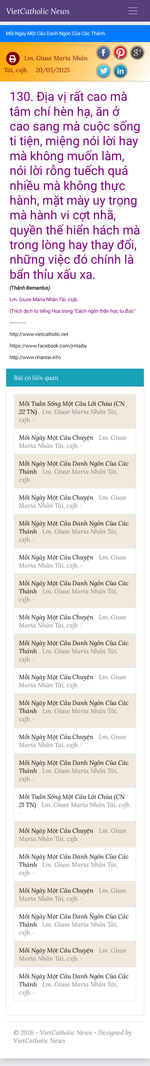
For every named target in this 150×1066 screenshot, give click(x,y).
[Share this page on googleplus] (137, 52)
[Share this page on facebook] (103, 52)
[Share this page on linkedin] (120, 71)
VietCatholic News (38, 11)
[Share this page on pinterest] (120, 52)
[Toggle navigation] (133, 11)
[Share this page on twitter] (103, 71)
